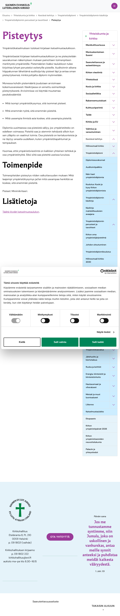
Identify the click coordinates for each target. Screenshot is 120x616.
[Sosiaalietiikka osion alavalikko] (113, 93)
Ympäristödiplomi (67, 15)
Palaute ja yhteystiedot (92, 451)
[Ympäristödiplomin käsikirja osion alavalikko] (113, 199)
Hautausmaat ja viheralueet (93, 386)
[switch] (45, 320)
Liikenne (90, 404)
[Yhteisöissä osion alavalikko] (113, 79)
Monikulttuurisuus (95, 45)
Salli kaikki (98, 342)
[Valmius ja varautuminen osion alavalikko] (113, 131)
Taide (88, 114)
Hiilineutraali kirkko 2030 (95, 260)
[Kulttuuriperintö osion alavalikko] (113, 107)
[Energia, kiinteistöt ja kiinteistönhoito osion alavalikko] (113, 376)
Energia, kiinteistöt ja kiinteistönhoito (96, 376)
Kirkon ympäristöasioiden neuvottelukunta (95, 439)
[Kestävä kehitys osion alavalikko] (113, 139)
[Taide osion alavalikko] (113, 114)
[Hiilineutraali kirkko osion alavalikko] (113, 146)
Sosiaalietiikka (93, 93)
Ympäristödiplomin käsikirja (93, 15)
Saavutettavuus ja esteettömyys (95, 64)
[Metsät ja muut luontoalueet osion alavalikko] (113, 396)
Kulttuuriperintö (94, 107)
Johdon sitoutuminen (96, 245)
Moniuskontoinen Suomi (95, 54)
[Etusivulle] (17, 5)
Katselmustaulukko (95, 411)
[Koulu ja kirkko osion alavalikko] (113, 86)
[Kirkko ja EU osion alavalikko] (113, 121)
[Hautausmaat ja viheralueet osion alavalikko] (113, 386)
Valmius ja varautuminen (93, 131)
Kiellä (22, 342)
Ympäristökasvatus (95, 350)
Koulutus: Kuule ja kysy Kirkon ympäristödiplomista (96, 187)
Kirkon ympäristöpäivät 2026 (96, 427)
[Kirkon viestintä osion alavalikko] (113, 72)
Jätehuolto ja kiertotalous (92, 358)
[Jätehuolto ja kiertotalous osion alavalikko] (113, 359)
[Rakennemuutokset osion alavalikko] (113, 100)
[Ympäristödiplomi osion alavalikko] (113, 153)
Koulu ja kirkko (93, 86)
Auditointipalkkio (94, 167)
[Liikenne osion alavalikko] (113, 404)
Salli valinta (60, 342)
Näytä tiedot (103, 332)
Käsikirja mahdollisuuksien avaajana (94, 211)
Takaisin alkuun (103, 606)
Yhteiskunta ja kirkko (24, 15)
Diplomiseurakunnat (95, 160)
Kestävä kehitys (46, 15)
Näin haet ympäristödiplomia (95, 176)
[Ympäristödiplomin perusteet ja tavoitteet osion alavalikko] (113, 224)
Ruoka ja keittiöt (93, 367)
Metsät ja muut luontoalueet (93, 396)
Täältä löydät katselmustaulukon (20, 211)
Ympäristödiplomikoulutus (98, 252)
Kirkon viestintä (94, 72)
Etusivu (6, 15)
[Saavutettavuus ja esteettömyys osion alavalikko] (113, 64)
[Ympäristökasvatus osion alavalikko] (113, 349)
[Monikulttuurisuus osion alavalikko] (113, 45)
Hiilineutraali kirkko (95, 146)
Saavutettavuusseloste (46, 601)
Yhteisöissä (92, 79)
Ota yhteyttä (60, 536)
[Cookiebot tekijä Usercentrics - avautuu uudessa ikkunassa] (102, 271)
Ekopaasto (91, 418)
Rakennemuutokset (96, 100)
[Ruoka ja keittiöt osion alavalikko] (113, 367)
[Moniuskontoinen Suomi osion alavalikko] (113, 54)
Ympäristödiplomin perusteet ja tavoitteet (26, 20)
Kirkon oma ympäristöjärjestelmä (96, 236)
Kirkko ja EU (92, 122)
